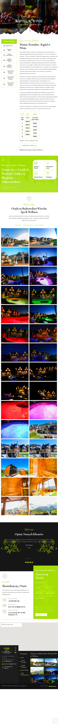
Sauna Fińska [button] (39, 225)
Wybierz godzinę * (50, 593)
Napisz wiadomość (40, 598)
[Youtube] (15, 652)
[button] (2, 548)
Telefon (48, 588)
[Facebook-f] (15, 648)
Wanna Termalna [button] (28, 225)
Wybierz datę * (39, 593)
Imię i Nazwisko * (39, 582)
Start (20, 24)
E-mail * (37, 588)
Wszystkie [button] (18, 225)
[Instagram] (15, 650)
